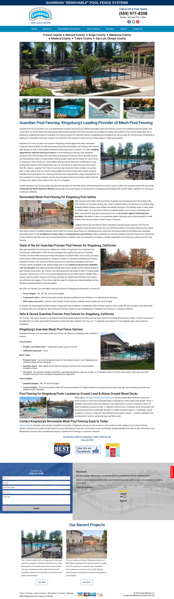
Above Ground (40, 593)
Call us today (25, 425)
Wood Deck (52, 593)
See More (42, 582)
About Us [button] (47, 29)
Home (34, 29)
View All (123, 501)
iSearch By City (148, 595)
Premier (30, 593)
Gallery (123, 29)
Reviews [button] (109, 29)
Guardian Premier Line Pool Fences (100, 398)
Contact (62, 593)
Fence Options (93, 29)
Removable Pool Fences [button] (69, 29)
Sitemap (70, 593)
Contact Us (138, 29)
